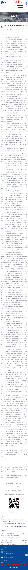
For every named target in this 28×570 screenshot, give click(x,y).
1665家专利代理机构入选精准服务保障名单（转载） (15, 526)
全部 (8, 18)
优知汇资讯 (5, 18)
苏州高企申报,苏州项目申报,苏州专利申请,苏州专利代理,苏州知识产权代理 (14, 520)
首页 (2, 18)
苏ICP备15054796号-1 (14, 567)
